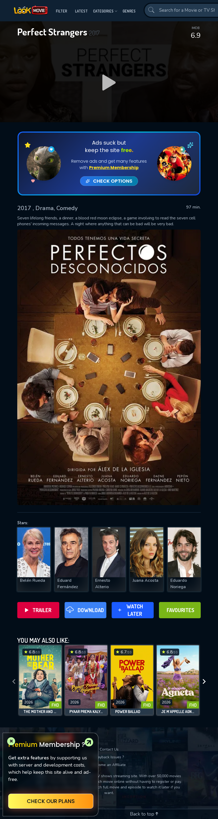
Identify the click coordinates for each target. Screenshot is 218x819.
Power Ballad (127, 712)
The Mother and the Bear (40, 712)
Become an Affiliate (109, 764)
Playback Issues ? (109, 757)
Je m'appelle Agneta (178, 712)
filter (61, 11)
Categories (103, 11)
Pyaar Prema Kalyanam (86, 712)
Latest (81, 11)
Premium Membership (114, 168)
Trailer (41, 610)
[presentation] (14, 681)
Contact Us (109, 749)
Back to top (143, 814)
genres (129, 11)
